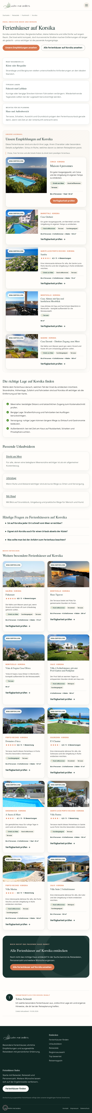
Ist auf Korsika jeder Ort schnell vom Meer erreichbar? (34, 523)
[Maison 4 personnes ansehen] (26, 175)
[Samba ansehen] (22, 259)
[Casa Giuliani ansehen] (22, 222)
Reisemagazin (55, 1060)
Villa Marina (11, 889)
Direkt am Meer (14, 456)
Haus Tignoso (56, 594)
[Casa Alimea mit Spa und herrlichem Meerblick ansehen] (22, 303)
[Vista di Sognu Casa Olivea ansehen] (24, 647)
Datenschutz (84, 1108)
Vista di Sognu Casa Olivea (18, 668)
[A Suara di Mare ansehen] (24, 794)
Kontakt (65, 1108)
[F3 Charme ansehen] (68, 721)
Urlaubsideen (55, 1043)
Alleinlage (11, 478)
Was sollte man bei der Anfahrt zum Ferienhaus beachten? (36, 539)
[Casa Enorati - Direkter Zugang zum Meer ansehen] (22, 346)
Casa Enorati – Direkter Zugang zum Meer (60, 341)
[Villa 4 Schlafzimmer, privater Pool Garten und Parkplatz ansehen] (68, 647)
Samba (44, 254)
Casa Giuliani (47, 216)
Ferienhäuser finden (59, 1039)
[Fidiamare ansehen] (24, 574)
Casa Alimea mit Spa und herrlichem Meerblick (52, 300)
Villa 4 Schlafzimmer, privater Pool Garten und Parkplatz (64, 669)
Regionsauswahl (57, 1052)
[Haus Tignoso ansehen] (68, 574)
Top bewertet (55, 1056)
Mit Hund (11, 496)
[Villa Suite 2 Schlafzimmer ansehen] (68, 869)
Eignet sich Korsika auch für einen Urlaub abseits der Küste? (37, 531)
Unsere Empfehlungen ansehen (21, 47)
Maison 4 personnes (61, 166)
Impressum (74, 1108)
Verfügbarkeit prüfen (65, 201)
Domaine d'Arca (13, 741)
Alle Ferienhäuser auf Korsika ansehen (63, 47)
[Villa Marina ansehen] (24, 869)
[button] (5, 1107)
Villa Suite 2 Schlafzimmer (62, 889)
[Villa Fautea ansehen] (68, 794)
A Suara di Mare (13, 814)
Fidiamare (10, 594)
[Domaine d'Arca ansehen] (24, 721)
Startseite (6, 15)
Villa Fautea (55, 814)
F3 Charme (55, 741)
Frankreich (25, 15)
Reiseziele (15, 15)
